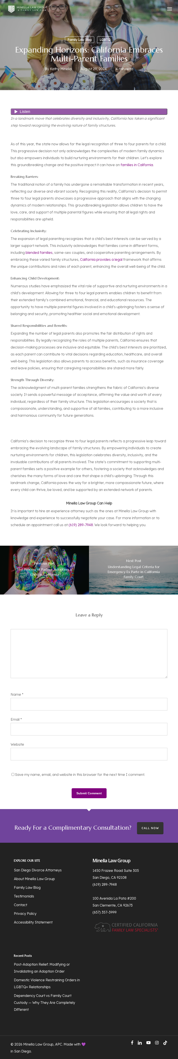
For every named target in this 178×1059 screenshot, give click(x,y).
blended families (39, 252)
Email (16, 719)
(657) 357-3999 (104, 912)
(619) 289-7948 (104, 884)
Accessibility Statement (33, 922)
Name (17, 694)
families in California (137, 165)
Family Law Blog (80, 40)
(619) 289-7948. (81, 525)
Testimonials (24, 896)
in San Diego (21, 1051)
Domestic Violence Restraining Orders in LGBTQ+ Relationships (47, 983)
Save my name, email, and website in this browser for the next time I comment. (80, 774)
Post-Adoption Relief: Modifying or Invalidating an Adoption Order (42, 967)
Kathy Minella (61, 69)
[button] (169, 9)
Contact (20, 905)
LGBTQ (105, 40)
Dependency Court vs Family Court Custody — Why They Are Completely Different (44, 1002)
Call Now (150, 828)
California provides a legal (101, 259)
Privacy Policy (25, 913)
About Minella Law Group (34, 879)
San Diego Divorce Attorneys (38, 870)
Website (17, 744)
